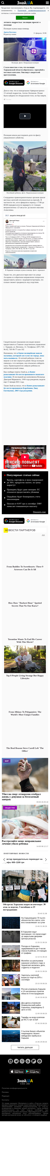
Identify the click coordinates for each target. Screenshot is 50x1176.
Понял (25, 18)
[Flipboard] (33, 1061)
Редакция (5, 1096)
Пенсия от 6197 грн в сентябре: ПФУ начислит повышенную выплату (24, 505)
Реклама (5, 1092)
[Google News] (27, 1061)
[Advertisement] (25, 309)
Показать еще (39, 512)
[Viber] (22, 1061)
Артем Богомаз (10, 32)
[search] (2, 2)
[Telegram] (16, 1061)
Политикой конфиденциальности (32, 10)
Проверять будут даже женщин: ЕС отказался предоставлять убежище (23, 490)
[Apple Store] (17, 1071)
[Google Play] (33, 1071)
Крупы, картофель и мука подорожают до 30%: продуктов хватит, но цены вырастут (25, 482)
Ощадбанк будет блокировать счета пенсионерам (23, 498)
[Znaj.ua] (25, 3)
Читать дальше (25, 1047)
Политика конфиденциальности (14, 1088)
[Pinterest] (39, 1061)
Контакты (5, 1100)
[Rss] (10, 1061)
